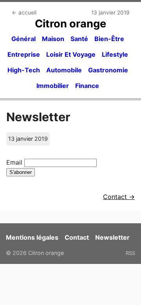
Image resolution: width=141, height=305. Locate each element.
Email (14, 162)
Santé (79, 39)
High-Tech (23, 70)
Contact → (119, 197)
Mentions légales (32, 237)
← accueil (24, 12)
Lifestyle (115, 54)
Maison (53, 39)
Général (23, 39)
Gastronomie (108, 70)
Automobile (64, 70)
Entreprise (23, 54)
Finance (87, 86)
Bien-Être (109, 39)
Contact (77, 237)
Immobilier (52, 86)
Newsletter (112, 237)
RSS (130, 253)
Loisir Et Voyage (71, 54)
